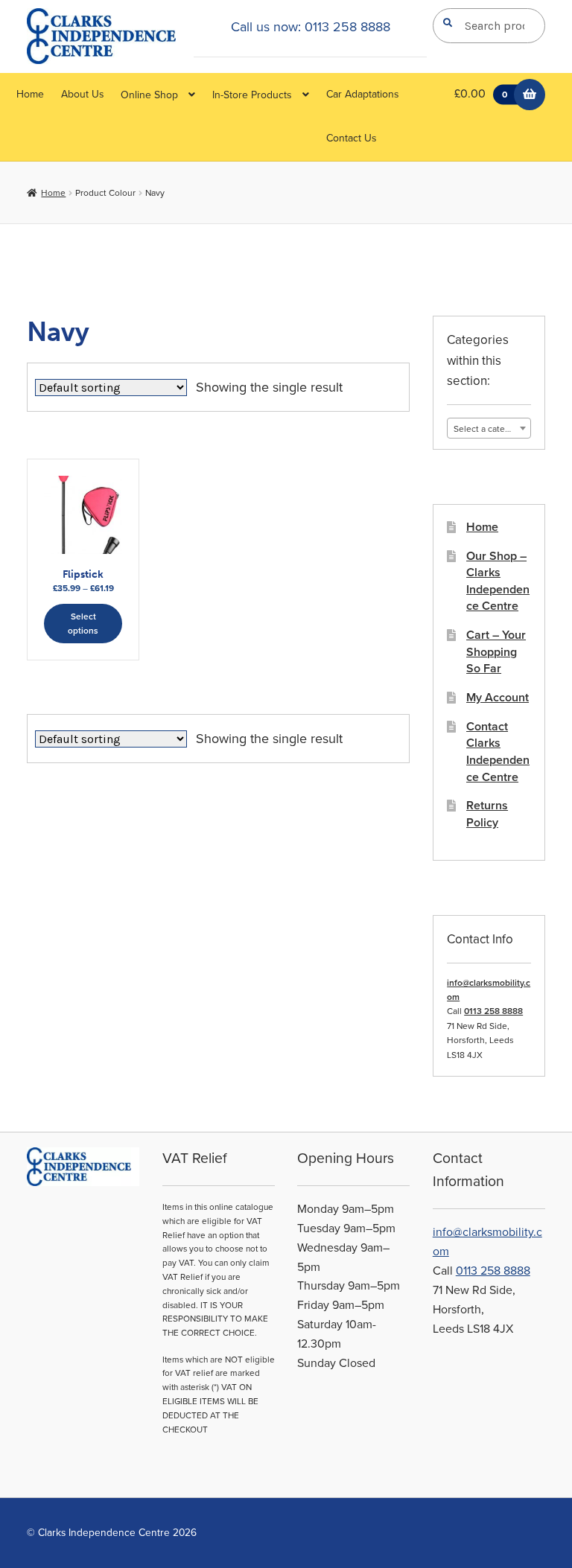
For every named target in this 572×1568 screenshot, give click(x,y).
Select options (83, 623)
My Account (497, 697)
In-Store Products (252, 95)
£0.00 (480, 93)
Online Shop (149, 95)
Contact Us (351, 138)
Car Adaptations (362, 94)
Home (30, 94)
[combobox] (489, 428)
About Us (82, 94)
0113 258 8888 (493, 1011)
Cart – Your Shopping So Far (496, 652)
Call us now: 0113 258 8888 (310, 27)
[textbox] (489, 428)
